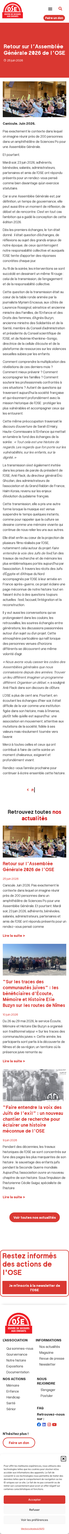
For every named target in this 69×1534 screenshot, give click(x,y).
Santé (10, 1403)
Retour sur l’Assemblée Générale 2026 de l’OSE (28, 867)
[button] (63, 1459)
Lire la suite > (14, 935)
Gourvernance (16, 1354)
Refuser (34, 1509)
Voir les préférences (34, 1520)
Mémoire (12, 1385)
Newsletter (47, 1364)
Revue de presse (51, 1358)
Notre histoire (16, 1360)
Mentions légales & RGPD (32, 1528)
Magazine (46, 1352)
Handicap (13, 1397)
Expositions (14, 1366)
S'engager (48, 1390)
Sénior (11, 1409)
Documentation (17, 1372)
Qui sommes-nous (19, 1348)
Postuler (47, 1395)
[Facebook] (39, 1425)
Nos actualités (49, 1346)
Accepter (34, 1499)
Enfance (12, 1391)
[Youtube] (54, 1425)
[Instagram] (49, 1425)
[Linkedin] (44, 1425)
